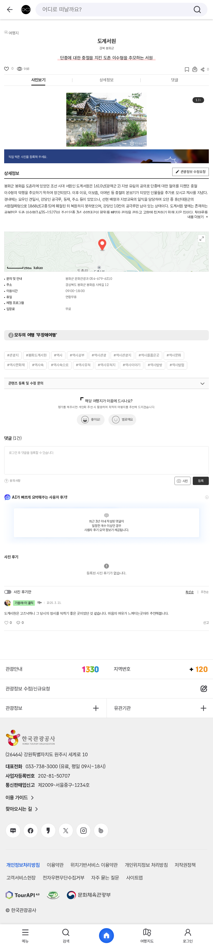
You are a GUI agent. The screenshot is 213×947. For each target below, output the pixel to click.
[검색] (197, 9)
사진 (185, 481)
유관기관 (122, 708)
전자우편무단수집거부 (63, 878)
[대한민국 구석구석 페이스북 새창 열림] (30, 830)
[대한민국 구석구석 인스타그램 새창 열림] (83, 830)
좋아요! (95, 419)
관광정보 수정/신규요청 (28, 689)
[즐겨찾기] (185, 69)
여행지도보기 (202, 239)
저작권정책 (185, 865)
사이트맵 (134, 878)
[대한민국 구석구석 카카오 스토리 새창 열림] (48, 830)
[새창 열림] (23, 895)
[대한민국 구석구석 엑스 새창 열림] (66, 830)
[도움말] (6, 481)
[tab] (25, 935)
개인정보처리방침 (23, 865)
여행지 (14, 33)
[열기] (202, 383)
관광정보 (14, 708)
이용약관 (55, 865)
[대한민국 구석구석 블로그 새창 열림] (13, 830)
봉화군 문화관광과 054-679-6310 (88, 279)
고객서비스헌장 (21, 878)
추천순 (205, 592)
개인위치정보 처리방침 (146, 865)
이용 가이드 (17, 797)
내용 (195, 217)
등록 (200, 481)
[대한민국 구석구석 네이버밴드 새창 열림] (101, 830)
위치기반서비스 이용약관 (94, 865)
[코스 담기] (193, 69)
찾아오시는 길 (19, 809)
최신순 (190, 592)
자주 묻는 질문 (105, 878)
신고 (206, 623)
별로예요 (127, 419)
